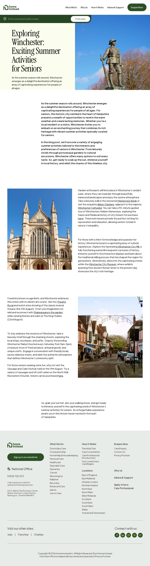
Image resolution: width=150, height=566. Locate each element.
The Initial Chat (89, 448)
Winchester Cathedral (90, 207)
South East (87, 502)
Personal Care (57, 459)
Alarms (53, 490)
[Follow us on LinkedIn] (122, 535)
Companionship (58, 452)
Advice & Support (115, 7)
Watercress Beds (127, 200)
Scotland (86, 499)
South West (87, 506)
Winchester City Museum (102, 264)
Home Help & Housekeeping (64, 455)
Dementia (55, 469)
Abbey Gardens (105, 204)
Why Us (84, 7)
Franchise (23, 534)
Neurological (56, 476)
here (80, 218)
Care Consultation (91, 452)
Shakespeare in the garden (48, 312)
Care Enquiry (120, 448)
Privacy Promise (122, 455)
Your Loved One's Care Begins (90, 462)
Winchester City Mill (128, 246)
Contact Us (119, 452)
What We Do (71, 7)
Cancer (53, 472)
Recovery (54, 483)
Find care (80, 18)
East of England (89, 475)
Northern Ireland (90, 485)
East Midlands (88, 478)
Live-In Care (55, 493)
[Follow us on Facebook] (117, 535)
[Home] (11, 7)
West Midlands (89, 496)
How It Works (97, 7)
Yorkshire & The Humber (93, 513)
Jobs (9, 534)
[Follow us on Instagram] (128, 535)
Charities (39, 534)
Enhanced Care (57, 486)
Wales (85, 509)
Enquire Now (137, 7)
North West (87, 492)
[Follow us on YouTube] (134, 535)
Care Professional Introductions (90, 456)
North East (87, 489)
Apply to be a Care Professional (123, 486)
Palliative (54, 479)
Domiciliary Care (58, 448)
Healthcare (55, 462)
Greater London (90, 482)
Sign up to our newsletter (26, 457)
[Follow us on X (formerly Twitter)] (140, 535)
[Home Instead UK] (15, 444)
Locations (87, 470)
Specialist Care (57, 465)
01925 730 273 (15, 476)
